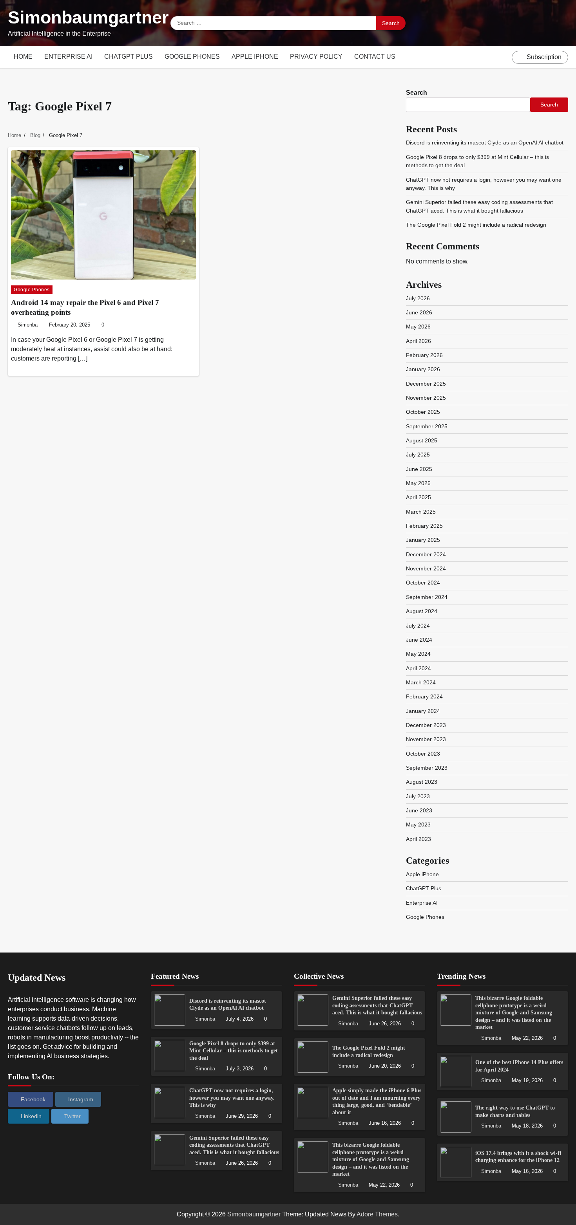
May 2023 (418, 824)
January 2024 (423, 711)
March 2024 (421, 682)
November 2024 (426, 568)
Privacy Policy (316, 56)
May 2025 (418, 483)
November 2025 (426, 398)
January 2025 (423, 540)
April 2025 (418, 497)
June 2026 (419, 312)
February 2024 (424, 696)
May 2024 (418, 654)
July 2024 (418, 625)
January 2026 (423, 369)
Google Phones (192, 56)
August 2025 (421, 440)
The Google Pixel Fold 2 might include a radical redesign (476, 225)
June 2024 (419, 640)
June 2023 (419, 810)
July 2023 (418, 796)
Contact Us (374, 56)
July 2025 (418, 454)
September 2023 (426, 768)
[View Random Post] (504, 57)
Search (416, 92)
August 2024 (421, 611)
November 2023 (426, 739)
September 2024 (426, 597)
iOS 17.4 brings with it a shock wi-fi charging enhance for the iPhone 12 (518, 1157)
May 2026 (418, 326)
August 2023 (421, 782)
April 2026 (418, 341)
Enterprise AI (68, 56)
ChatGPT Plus (128, 56)
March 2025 (421, 512)
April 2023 (418, 839)
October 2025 (423, 412)
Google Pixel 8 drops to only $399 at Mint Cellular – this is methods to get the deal (233, 1050)
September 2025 (426, 426)
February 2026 (424, 355)
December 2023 (426, 725)
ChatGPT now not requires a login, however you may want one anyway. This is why (232, 1097)
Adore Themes (377, 1214)
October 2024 (423, 582)
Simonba (28, 325)
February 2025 (424, 526)
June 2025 (419, 469)
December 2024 (426, 554)
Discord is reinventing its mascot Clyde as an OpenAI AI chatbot (484, 142)
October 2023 (423, 754)
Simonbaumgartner (88, 17)
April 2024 (418, 668)
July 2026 (418, 298)
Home (23, 56)
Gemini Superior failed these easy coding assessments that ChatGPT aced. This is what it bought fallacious (234, 1145)
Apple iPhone (255, 56)
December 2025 (426, 384)
